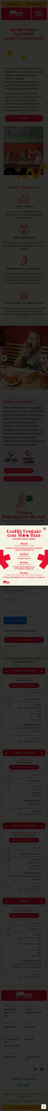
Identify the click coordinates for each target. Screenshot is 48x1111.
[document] (24, 555)
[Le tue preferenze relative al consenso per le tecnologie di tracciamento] (43, 1106)
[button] (45, 529)
